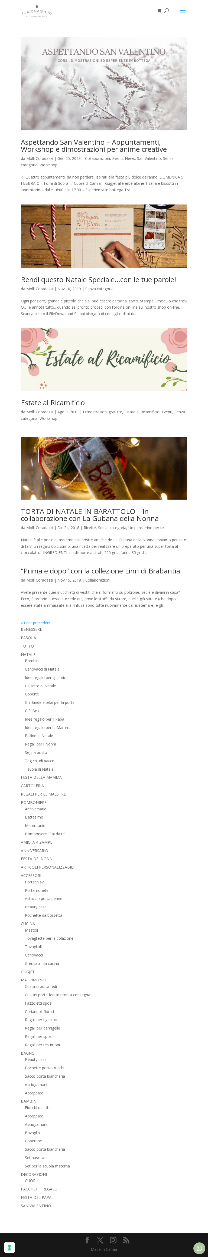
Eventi (117, 158)
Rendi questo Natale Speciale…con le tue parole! (98, 279)
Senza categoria (99, 288)
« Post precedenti (36, 622)
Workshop (48, 164)
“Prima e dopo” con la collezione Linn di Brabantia (100, 571)
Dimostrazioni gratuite (102, 411)
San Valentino (149, 158)
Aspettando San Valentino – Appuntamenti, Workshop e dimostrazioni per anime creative (94, 145)
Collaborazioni (97, 158)
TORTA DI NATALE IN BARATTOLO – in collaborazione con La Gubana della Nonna (90, 514)
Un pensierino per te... (147, 527)
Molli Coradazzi (39, 158)
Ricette (90, 527)
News (130, 158)
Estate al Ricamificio (53, 402)
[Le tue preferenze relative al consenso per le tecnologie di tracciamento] (9, 1247)
